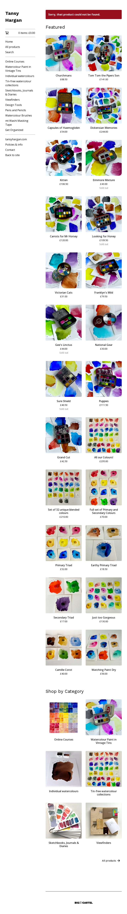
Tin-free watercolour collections (18, 83)
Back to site (12, 155)
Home (9, 41)
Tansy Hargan (13, 17)
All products (12, 47)
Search (9, 52)
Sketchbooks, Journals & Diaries (19, 92)
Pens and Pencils (15, 110)
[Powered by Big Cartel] (84, 902)
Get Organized (14, 130)
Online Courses (14, 61)
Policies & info (14, 144)
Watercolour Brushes (18, 115)
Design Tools (13, 105)
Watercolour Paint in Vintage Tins (18, 69)
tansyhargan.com (16, 139)
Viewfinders (12, 99)
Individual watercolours (19, 76)
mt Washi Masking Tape (16, 122)
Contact (10, 150)
